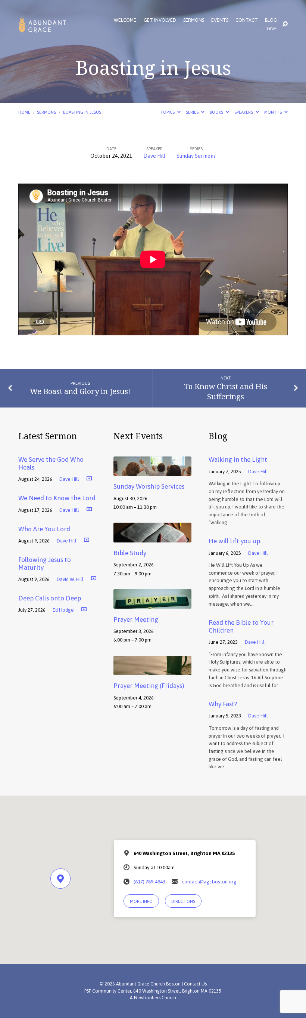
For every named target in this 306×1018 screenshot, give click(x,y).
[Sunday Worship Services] (152, 471)
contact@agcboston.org (209, 882)
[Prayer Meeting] (152, 603)
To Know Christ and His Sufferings (225, 391)
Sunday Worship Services (148, 486)
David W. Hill (70, 579)
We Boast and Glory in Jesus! (80, 391)
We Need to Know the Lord (57, 498)
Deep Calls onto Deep (49, 598)
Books (217, 112)
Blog (271, 20)
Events (219, 20)
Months (273, 112)
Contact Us (195, 984)
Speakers (244, 112)
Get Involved (160, 20)
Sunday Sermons (196, 156)
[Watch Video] (89, 478)
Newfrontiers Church (155, 997)
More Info (141, 901)
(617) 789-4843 (149, 882)
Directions (183, 901)
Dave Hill (154, 156)
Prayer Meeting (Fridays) (148, 685)
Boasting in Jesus (82, 112)
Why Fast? (223, 704)
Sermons (193, 20)
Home (24, 112)
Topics (168, 112)
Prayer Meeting (135, 619)
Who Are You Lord (44, 529)
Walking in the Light (238, 459)
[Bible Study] (152, 537)
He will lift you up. (235, 541)
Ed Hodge (63, 610)
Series (193, 112)
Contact (246, 20)
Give (272, 29)
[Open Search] (285, 24)
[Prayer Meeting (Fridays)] (152, 670)
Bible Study (129, 553)
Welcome (125, 20)
